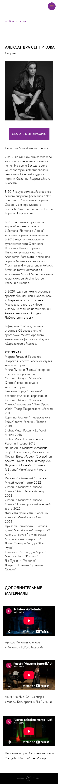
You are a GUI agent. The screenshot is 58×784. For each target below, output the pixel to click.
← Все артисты (15, 21)
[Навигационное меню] (51, 6)
